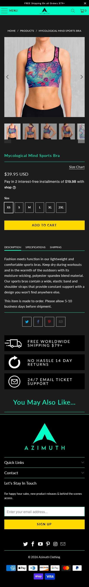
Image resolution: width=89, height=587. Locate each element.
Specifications (35, 247)
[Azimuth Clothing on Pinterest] (48, 544)
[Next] (81, 77)
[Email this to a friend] (60, 322)
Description (12, 247)
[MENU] (2, 10)
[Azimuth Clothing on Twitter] (25, 544)
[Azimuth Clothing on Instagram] (55, 544)
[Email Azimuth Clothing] (63, 544)
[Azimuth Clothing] (44, 10)
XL (50, 207)
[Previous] (7, 77)
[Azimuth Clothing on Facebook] (33, 544)
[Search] (73, 10)
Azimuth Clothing (49, 557)
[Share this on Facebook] (38, 322)
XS (8, 207)
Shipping (56, 247)
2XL (61, 207)
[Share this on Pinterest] (49, 322)
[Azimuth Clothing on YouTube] (40, 544)
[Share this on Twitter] (27, 322)
